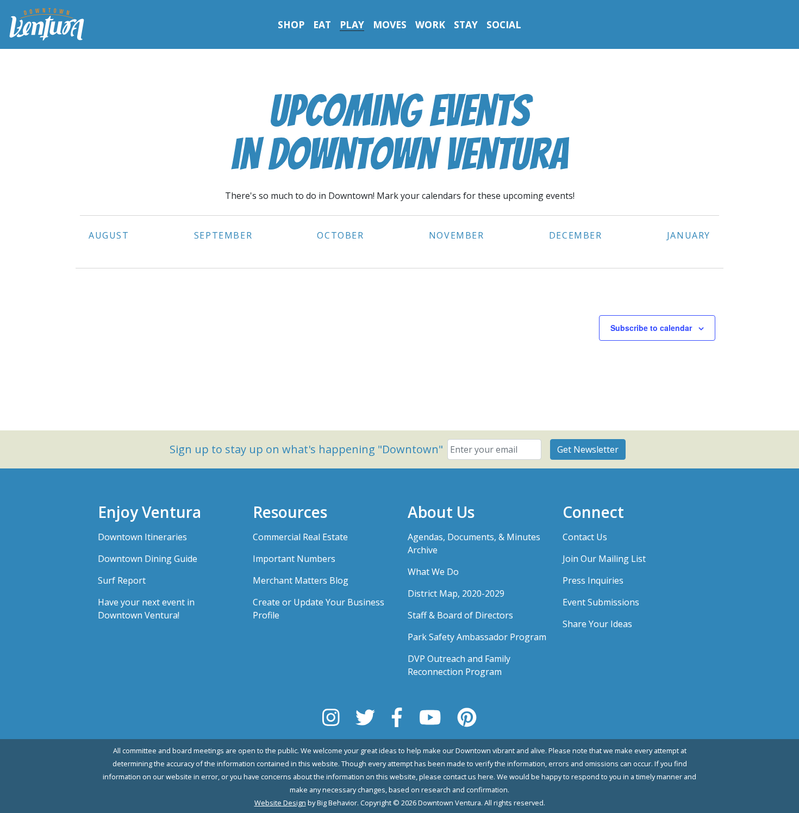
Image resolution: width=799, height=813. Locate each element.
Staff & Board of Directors (460, 615)
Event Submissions (601, 602)
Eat (322, 24)
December (575, 235)
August (109, 235)
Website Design (280, 803)
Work (430, 24)
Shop (291, 24)
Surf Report (122, 580)
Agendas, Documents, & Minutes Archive (474, 543)
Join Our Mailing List (604, 559)
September (223, 235)
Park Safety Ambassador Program (477, 637)
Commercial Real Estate (300, 537)
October (340, 235)
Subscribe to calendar (651, 327)
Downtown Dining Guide (147, 559)
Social (503, 24)
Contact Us (585, 537)
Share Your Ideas (597, 624)
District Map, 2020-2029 (456, 593)
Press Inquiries (593, 580)
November (456, 235)
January (688, 235)
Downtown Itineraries (142, 537)
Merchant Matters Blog (300, 580)
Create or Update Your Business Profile (318, 608)
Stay (466, 24)
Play (352, 24)
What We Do (433, 572)
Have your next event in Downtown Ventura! (146, 608)
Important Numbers (294, 559)
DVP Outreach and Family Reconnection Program (459, 665)
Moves (390, 24)
